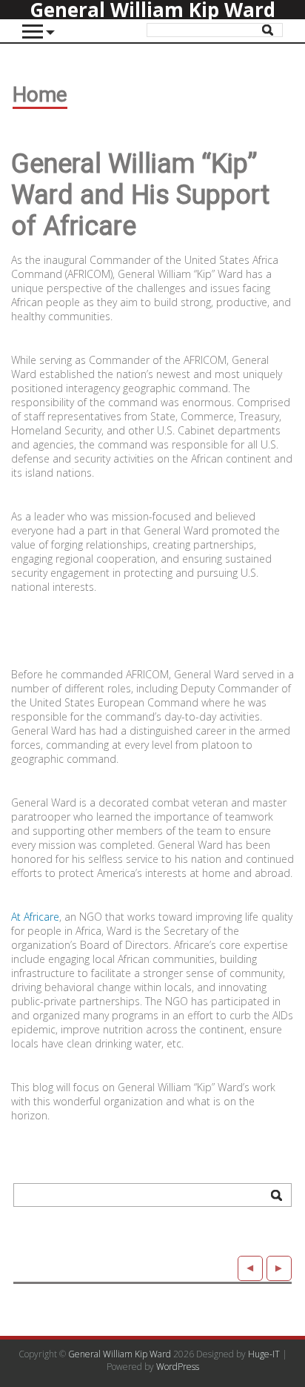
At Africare (35, 917)
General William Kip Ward (119, 1354)
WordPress (177, 1366)
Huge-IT (264, 1354)
